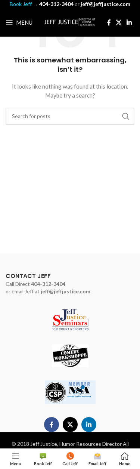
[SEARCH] (125, 116)
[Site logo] (70, 22)
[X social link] (118, 22)
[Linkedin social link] (129, 22)
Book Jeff (21, 4)
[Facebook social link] (109, 22)
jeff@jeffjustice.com (65, 291)
